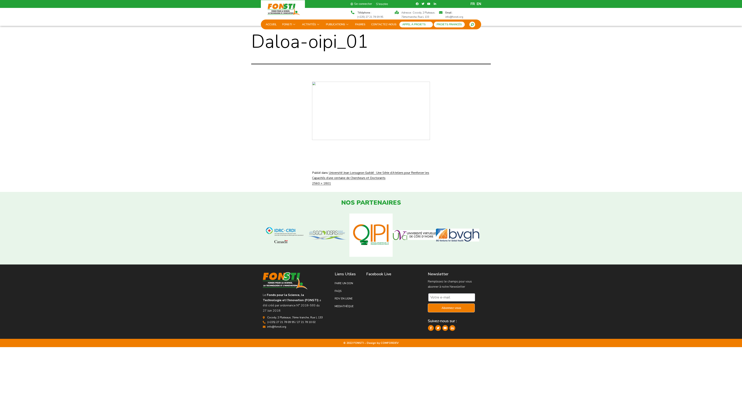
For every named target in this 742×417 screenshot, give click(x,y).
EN (479, 4)
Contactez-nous (384, 24)
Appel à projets (414, 24)
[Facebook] (431, 328)
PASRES (360, 24)
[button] (472, 24)
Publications (335, 24)
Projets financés (449, 24)
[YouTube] (445, 328)
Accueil (271, 24)
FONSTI (287, 24)
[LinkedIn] (452, 328)
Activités (309, 24)
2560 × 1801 (321, 183)
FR (473, 4)
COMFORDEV (390, 343)
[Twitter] (438, 328)
